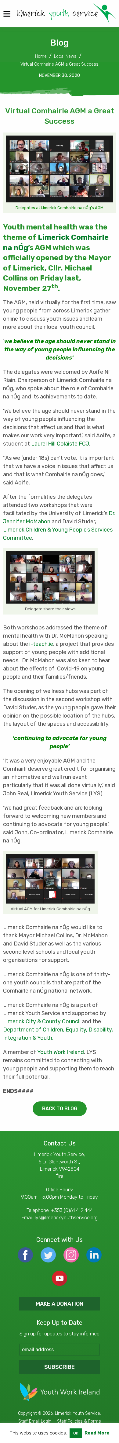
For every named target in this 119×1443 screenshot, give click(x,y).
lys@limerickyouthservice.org (66, 1218)
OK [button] (75, 1433)
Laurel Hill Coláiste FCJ (60, 443)
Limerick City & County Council (42, 1021)
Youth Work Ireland (60, 1052)
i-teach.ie (41, 644)
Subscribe (59, 1367)
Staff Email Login (34, 1421)
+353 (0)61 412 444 (72, 1210)
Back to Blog (59, 1108)
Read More (97, 1433)
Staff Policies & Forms (79, 1421)
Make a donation (59, 1303)
